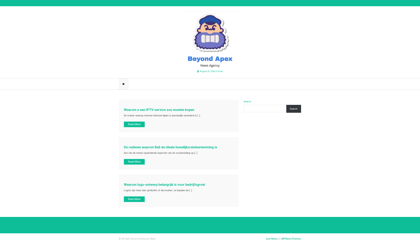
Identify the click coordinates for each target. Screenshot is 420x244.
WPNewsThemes (291, 238)
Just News (271, 238)
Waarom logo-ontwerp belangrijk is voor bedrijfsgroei (164, 185)
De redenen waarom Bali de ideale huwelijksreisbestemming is (170, 147)
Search (247, 101)
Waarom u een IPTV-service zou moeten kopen (159, 110)
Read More (134, 124)
